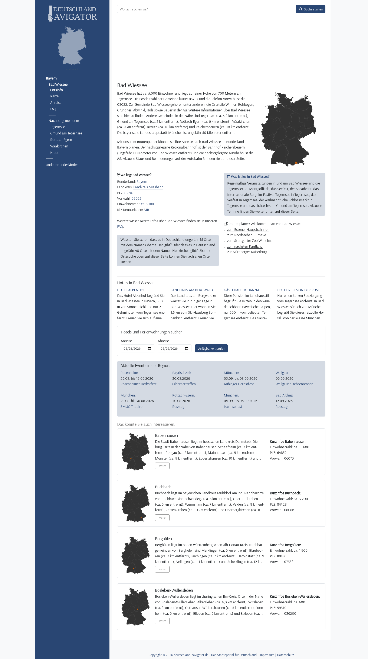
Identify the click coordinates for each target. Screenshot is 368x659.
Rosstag (178, 406)
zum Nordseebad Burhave (246, 234)
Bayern (51, 78)
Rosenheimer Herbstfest (139, 383)
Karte (54, 96)
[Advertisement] (221, 48)
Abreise (163, 340)
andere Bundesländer (62, 164)
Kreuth (55, 152)
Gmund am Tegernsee (66, 133)
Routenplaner (147, 141)
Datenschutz (285, 655)
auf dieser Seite (232, 158)
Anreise (55, 102)
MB (146, 209)
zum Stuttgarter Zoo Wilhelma (250, 240)
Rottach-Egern (61, 139)
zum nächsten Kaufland (245, 246)
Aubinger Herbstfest (239, 383)
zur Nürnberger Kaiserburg (247, 251)
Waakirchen (59, 146)
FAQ (53, 108)
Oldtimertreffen (184, 383)
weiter (162, 466)
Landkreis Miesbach (148, 187)
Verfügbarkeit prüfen (211, 348)
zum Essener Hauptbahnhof (248, 229)
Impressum (266, 655)
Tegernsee (57, 126)
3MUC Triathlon (132, 406)
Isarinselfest (233, 406)
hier (127, 115)
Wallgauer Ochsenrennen (294, 383)
